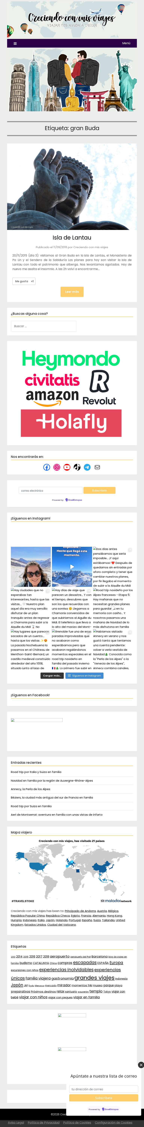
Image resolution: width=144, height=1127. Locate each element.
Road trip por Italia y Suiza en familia (36, 772)
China (53, 963)
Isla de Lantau (72, 238)
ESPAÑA (103, 963)
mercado (51, 985)
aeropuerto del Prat (80, 956)
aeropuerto (60, 956)
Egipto (75, 916)
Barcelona (100, 956)
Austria (102, 911)
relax (60, 991)
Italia (41, 920)
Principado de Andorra (80, 911)
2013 (13, 957)
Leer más (72, 292)
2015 (25, 956)
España (87, 920)
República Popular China (28, 916)
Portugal (75, 920)
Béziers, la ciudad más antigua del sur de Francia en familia (52, 797)
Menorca (39, 985)
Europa (116, 962)
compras (65, 963)
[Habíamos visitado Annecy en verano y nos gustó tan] (113, 649)
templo (96, 991)
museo (98, 985)
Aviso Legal (16, 1122)
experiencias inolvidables (66, 970)
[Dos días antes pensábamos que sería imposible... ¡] (113, 567)
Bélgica (113, 911)
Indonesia (29, 920)
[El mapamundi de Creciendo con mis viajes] (72, 902)
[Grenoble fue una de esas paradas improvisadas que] (72, 649)
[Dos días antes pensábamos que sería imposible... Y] (72, 567)
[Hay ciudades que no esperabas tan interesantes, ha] (31, 608)
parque (108, 985)
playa (118, 985)
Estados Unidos (35, 925)
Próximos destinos (43, 992)
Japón (50, 920)
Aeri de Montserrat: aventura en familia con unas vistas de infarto (57, 815)
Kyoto (31, 985)
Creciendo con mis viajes (90, 247)
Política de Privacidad (43, 1122)
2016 (32, 957)
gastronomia (62, 978)
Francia (86, 916)
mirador (64, 985)
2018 (46, 957)
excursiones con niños (24, 970)
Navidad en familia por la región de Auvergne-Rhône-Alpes (52, 781)
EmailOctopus (75, 500)
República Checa (58, 916)
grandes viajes (94, 977)
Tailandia (108, 920)
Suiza (97, 920)
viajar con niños (33, 997)
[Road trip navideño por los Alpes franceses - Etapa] (113, 608)
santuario (71, 992)
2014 (19, 957)
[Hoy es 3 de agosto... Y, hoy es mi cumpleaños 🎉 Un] (31, 567)
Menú (126, 43)
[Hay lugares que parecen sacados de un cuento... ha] (31, 649)
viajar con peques (60, 997)
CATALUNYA (41, 963)
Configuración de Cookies (113, 1122)
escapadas (85, 962)
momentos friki (82, 985)
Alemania (99, 916)
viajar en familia (86, 997)
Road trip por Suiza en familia (31, 806)
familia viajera (38, 978)
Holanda (62, 920)
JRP (26, 985)
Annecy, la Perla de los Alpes (30, 789)
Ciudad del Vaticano (61, 925)
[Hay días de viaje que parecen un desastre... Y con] (72, 608)
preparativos (20, 991)
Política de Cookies (77, 1122)
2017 (39, 956)
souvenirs (83, 991)
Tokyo (107, 992)
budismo (26, 963)
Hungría (16, 920)
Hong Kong (114, 916)
